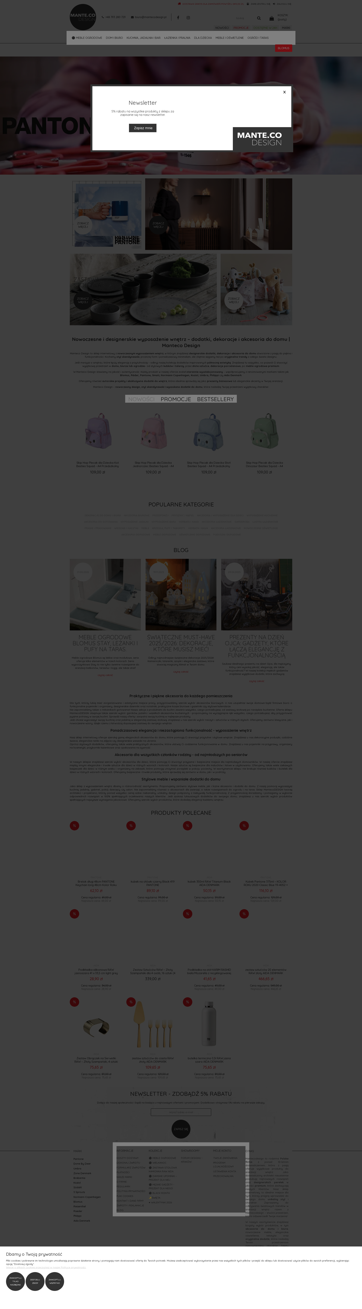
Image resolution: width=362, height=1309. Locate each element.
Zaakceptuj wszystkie (55, 1281)
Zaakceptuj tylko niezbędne (15, 1281)
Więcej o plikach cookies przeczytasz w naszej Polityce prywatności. (46, 1267)
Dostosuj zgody (35, 1281)
